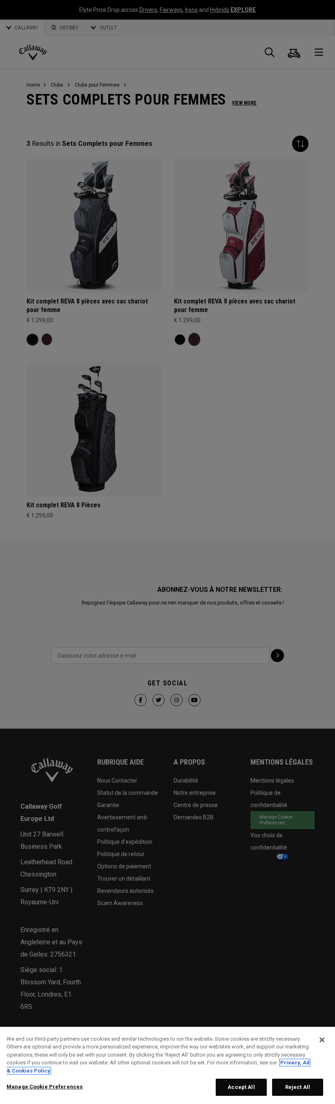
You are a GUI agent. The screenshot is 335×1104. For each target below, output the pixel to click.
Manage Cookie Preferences (45, 1087)
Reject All (297, 1087)
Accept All (241, 1087)
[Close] (322, 1040)
